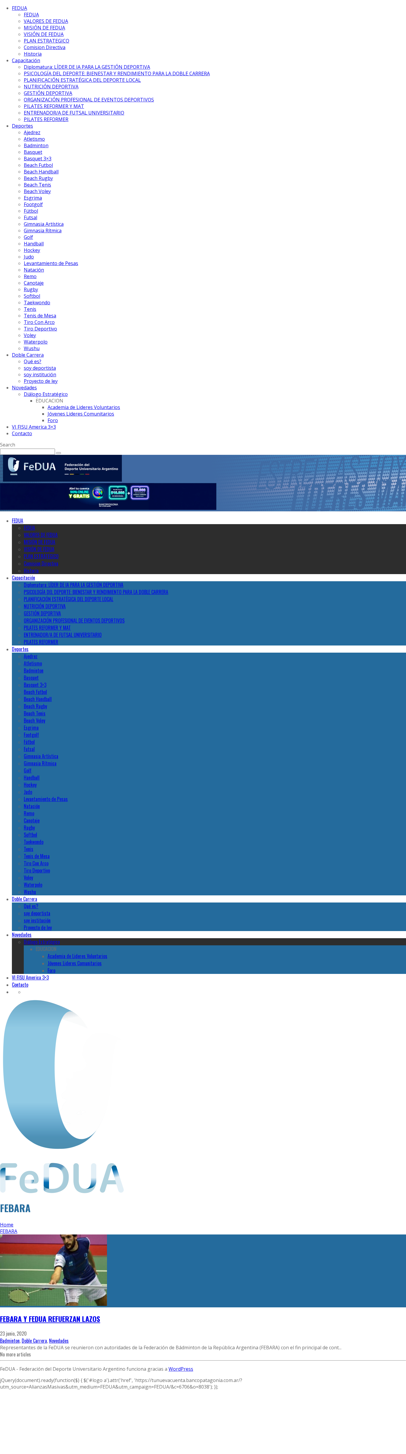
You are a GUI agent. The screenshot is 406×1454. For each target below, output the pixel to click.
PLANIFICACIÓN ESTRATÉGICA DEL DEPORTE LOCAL (82, 80)
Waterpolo (36, 342)
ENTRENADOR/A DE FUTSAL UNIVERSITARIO (74, 112)
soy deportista (40, 368)
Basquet (33, 152)
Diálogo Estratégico (46, 394)
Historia (33, 54)
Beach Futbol (38, 165)
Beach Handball (41, 171)
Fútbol (31, 211)
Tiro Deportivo (40, 328)
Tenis (30, 309)
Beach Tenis (37, 184)
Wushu (32, 348)
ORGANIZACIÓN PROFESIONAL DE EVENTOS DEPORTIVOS (89, 99)
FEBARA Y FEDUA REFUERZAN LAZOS (50, 1318)
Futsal (30, 217)
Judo (29, 256)
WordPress (181, 1369)
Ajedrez (32, 132)
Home (6, 1224)
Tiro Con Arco (39, 322)
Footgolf (33, 204)
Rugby (31, 289)
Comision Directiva (44, 47)
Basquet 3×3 (37, 158)
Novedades (24, 387)
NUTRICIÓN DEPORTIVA (51, 86)
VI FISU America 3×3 (34, 427)
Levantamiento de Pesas (51, 263)
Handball (34, 243)
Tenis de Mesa (40, 315)
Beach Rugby (38, 178)
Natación (34, 270)
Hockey (32, 250)
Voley (30, 335)
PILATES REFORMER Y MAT (54, 106)
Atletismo (34, 139)
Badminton (36, 145)
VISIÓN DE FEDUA (44, 34)
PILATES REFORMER (46, 119)
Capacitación (26, 60)
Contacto (22, 433)
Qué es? (32, 361)
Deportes (22, 126)
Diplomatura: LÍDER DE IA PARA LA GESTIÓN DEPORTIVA (87, 67)
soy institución (40, 374)
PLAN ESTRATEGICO (46, 40)
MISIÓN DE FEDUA (44, 27)
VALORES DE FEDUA (46, 21)
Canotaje (34, 283)
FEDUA (19, 8)
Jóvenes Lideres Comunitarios (81, 413)
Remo (30, 276)
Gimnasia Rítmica (43, 230)
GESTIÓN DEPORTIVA (48, 93)
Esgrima (33, 198)
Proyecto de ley (41, 381)
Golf (28, 237)
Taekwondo (37, 302)
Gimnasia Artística (44, 224)
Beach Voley (37, 191)
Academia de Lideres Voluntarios (84, 407)
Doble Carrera (28, 355)
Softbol (32, 296)
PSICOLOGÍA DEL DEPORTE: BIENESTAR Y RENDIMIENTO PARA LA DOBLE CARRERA (117, 73)
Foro (53, 420)
